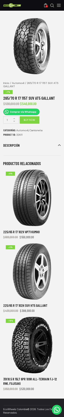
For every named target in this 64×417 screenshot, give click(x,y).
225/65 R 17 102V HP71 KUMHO (21, 232)
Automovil (18, 83)
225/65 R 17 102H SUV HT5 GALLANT (25, 305)
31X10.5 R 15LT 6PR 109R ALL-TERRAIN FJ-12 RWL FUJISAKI (30, 381)
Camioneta (36, 130)
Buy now (29, 120)
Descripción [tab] (11, 145)
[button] (57, 410)
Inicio (6, 83)
